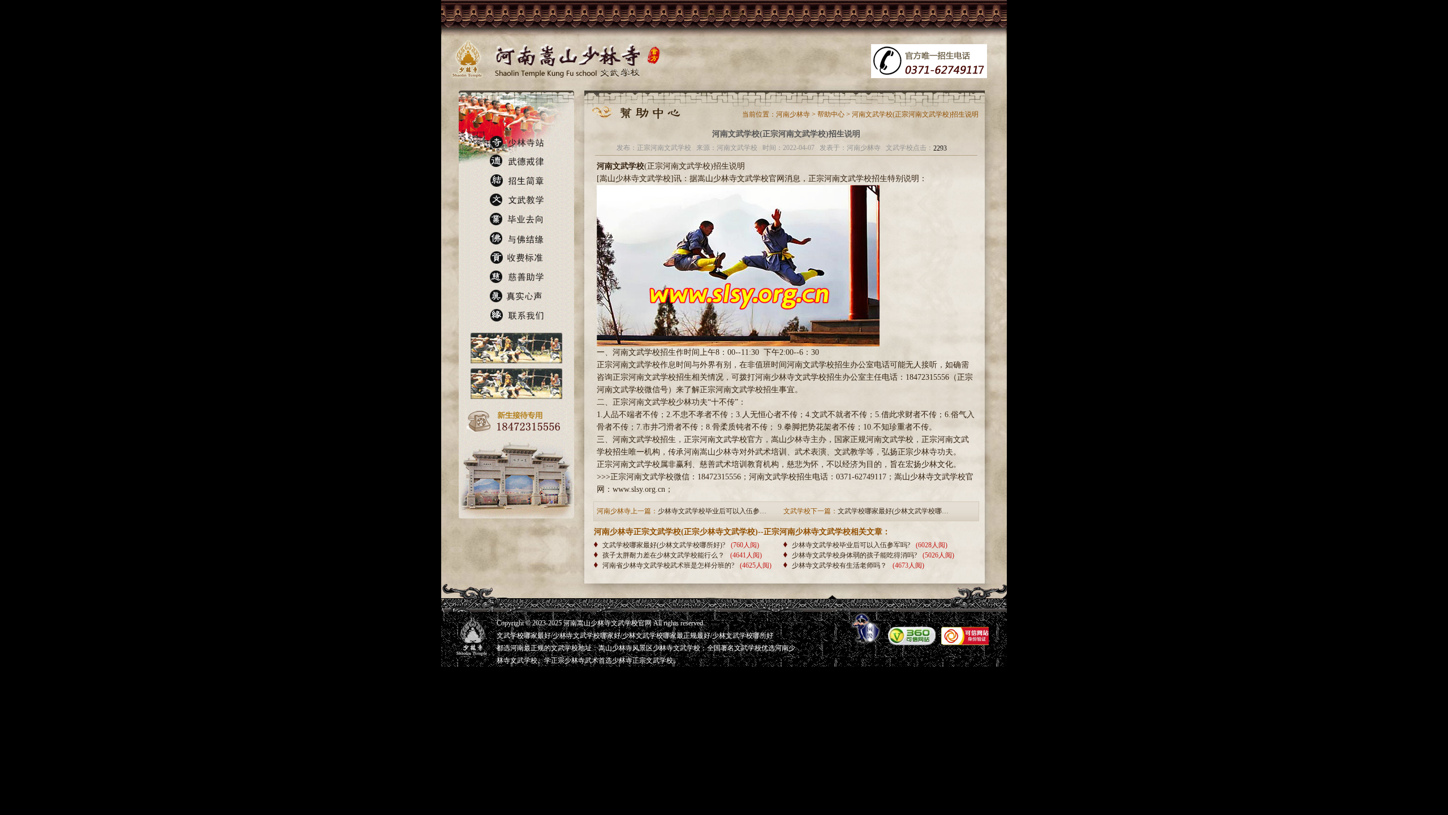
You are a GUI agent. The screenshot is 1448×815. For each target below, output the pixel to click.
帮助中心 (830, 114)
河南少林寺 (793, 114)
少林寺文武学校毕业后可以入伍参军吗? (851, 545)
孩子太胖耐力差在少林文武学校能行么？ (663, 555)
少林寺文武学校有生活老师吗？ (839, 565)
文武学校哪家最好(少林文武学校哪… (893, 511)
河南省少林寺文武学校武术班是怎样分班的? (668, 565)
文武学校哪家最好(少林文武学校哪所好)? (663, 545)
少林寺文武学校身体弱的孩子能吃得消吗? (854, 555)
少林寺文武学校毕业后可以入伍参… (712, 511)
